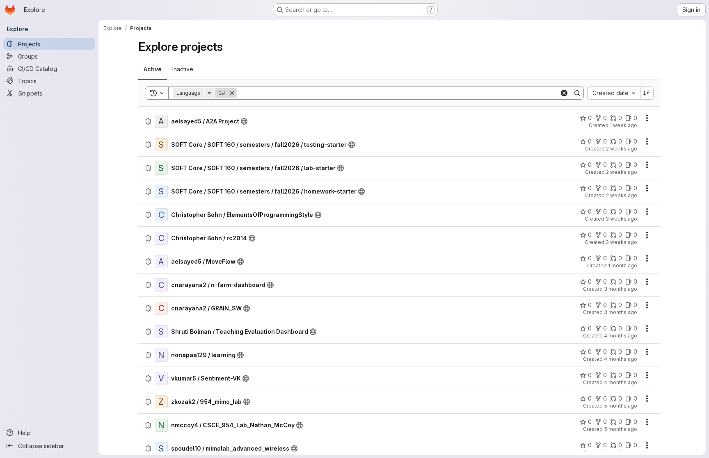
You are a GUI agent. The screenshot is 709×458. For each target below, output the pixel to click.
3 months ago (620, 289)
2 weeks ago (621, 149)
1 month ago (622, 265)
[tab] (152, 69)
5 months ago (620, 406)
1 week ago (623, 125)
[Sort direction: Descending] (647, 93)
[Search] (577, 93)
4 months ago (620, 336)
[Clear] (564, 93)
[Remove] (232, 93)
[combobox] (613, 93)
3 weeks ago (621, 219)
